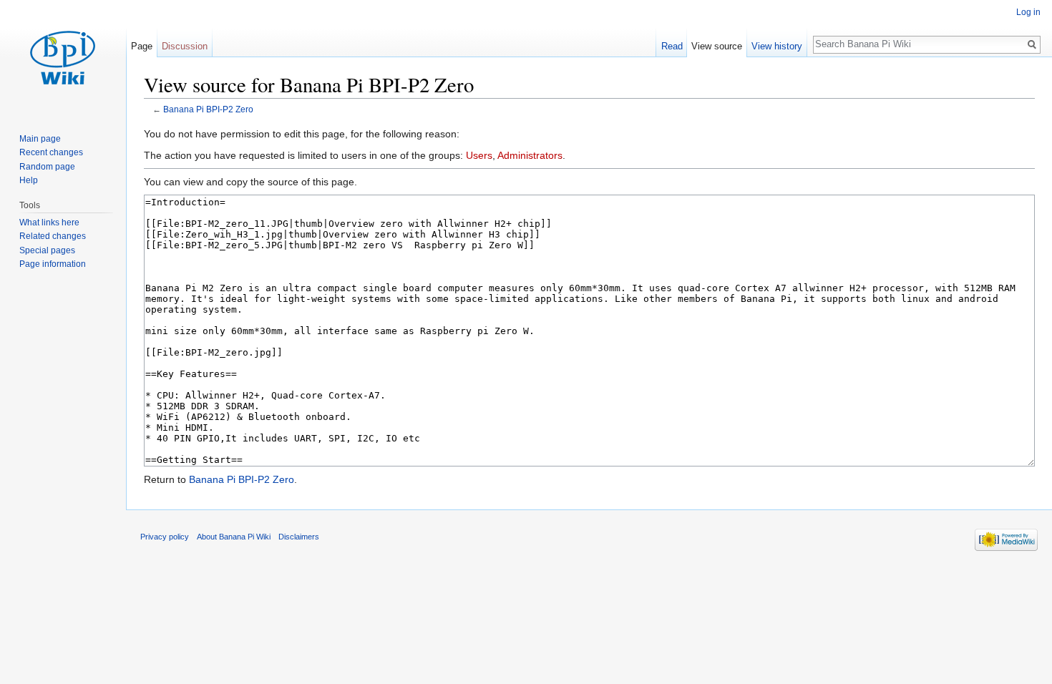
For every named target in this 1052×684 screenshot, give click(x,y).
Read (672, 46)
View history (776, 46)
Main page (40, 139)
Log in (1028, 12)
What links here (49, 223)
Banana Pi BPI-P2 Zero (208, 109)
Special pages (47, 250)
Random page (47, 167)
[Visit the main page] (63, 57)
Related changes (52, 236)
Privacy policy (164, 536)
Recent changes (51, 152)
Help (28, 180)
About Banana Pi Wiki (234, 536)
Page (141, 46)
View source (716, 46)
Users (479, 155)
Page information (52, 264)
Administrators (529, 155)
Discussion (185, 46)
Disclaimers (298, 536)
